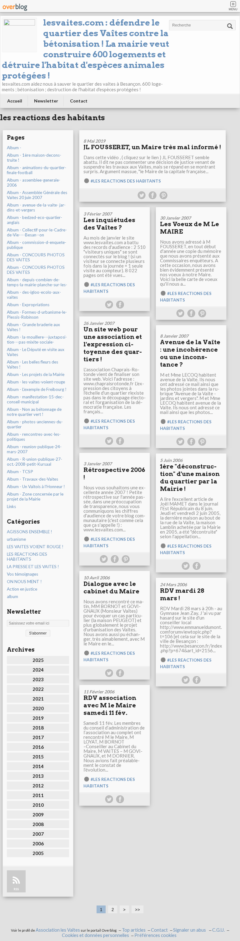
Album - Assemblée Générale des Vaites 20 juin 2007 (37, 195)
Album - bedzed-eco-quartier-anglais (34, 220)
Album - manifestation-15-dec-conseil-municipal (35, 399)
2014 (38, 766)
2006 (38, 843)
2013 (38, 776)
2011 (38, 795)
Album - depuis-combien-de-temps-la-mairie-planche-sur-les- (37, 282)
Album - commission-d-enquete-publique (36, 245)
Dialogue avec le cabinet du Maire (111, 587)
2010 (38, 805)
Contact (79, 100)
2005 (38, 853)
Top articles (134, 930)
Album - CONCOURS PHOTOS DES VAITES (36, 257)
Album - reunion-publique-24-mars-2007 (34, 449)
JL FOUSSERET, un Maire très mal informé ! (152, 147)
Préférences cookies (155, 935)
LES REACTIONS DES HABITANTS (27, 557)
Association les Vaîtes (58, 930)
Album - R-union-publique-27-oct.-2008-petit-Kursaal (34, 462)
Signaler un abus (190, 930)
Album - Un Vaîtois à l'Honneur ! (36, 486)
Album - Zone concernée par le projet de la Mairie (35, 496)
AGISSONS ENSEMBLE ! (29, 531)
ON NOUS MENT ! (24, 581)
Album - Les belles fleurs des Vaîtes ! (32, 364)
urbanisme (16, 539)
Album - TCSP (20, 471)
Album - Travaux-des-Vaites (32, 479)
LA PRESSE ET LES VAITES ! (33, 566)
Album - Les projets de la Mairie (35, 374)
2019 (38, 718)
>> (137, 909)
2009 (38, 814)
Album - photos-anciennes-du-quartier (35, 424)
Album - (14, 147)
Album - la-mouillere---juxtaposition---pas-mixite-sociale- (37, 340)
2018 (38, 727)
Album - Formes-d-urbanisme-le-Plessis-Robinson (37, 315)
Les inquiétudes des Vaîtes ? (109, 223)
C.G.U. (218, 930)
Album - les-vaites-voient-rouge (36, 381)
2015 (38, 756)
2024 (38, 669)
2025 (38, 660)
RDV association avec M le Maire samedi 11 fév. (109, 705)
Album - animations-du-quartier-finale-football (36, 170)
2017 (38, 737)
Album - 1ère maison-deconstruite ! (34, 158)
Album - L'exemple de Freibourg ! (37, 389)
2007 (38, 834)
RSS (16, 889)
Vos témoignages (22, 574)
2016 (38, 747)
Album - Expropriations (28, 304)
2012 (38, 785)
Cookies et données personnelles (95, 935)
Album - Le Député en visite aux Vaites (35, 352)
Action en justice (22, 589)
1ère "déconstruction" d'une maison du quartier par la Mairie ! (190, 477)
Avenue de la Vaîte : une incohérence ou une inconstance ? (190, 353)
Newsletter (46, 100)
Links (11, 506)
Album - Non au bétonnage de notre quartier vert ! (34, 412)
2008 (38, 824)
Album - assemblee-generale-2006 (33, 183)
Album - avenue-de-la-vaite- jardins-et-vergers (36, 207)
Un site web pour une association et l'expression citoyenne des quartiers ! (112, 344)
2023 (38, 679)
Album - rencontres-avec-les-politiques (34, 437)
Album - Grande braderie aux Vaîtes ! (33, 327)
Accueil (14, 100)
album (12, 596)
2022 (38, 689)
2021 (38, 698)
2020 (38, 708)
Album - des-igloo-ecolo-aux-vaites (34, 295)
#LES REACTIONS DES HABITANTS (126, 180)
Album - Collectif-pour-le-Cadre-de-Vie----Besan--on (37, 232)
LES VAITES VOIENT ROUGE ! (35, 546)
